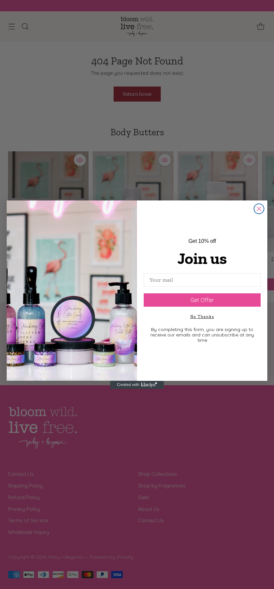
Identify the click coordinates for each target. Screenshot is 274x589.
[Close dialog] (259, 209)
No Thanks (202, 316)
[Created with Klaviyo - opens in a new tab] (137, 385)
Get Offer (202, 300)
